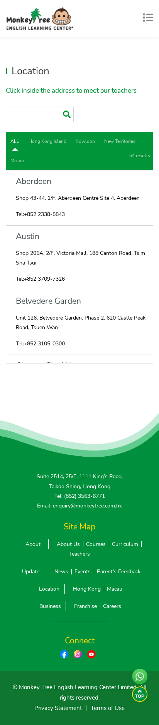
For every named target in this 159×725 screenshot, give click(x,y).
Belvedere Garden (48, 301)
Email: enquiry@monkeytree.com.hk (79, 505)
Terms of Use (108, 708)
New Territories (119, 141)
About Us (68, 544)
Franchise (85, 606)
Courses (96, 544)
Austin (27, 236)
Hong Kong (87, 589)
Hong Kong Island (47, 141)
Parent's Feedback (118, 571)
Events (82, 571)
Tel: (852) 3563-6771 (79, 496)
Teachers (79, 554)
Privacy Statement (58, 708)
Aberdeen (33, 181)
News (61, 571)
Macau (17, 160)
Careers (112, 606)
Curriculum (125, 544)
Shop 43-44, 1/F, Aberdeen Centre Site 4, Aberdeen (78, 198)
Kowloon (85, 141)
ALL (14, 141)
